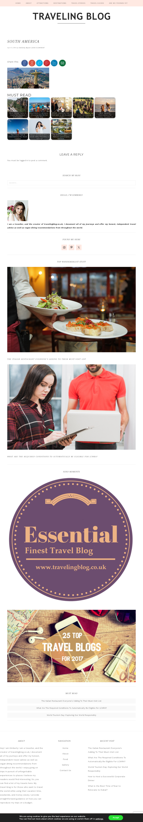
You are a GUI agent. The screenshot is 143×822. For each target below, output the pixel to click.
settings (99, 819)
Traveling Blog (71, 18)
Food (65, 759)
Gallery (65, 765)
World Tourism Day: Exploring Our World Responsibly (71, 715)
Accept (116, 817)
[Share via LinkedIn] (54, 65)
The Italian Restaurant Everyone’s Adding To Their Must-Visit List (46, 359)
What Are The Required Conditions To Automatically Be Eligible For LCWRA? (52, 457)
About (65, 754)
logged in (24, 160)
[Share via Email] (62, 65)
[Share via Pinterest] (46, 65)
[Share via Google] (32, 65)
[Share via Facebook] (24, 65)
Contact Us (65, 770)
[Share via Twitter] (39, 65)
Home (65, 748)
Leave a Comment (38, 47)
